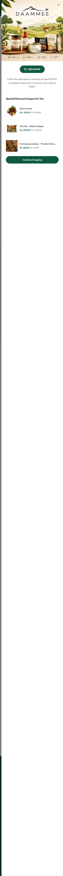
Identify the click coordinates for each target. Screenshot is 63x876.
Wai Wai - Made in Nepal (32, 126)
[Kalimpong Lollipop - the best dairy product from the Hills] (12, 146)
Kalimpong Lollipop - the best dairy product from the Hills (37, 144)
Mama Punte (26, 108)
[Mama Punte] (12, 110)
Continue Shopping (32, 159)
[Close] (58, 4)
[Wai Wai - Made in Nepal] (12, 128)
